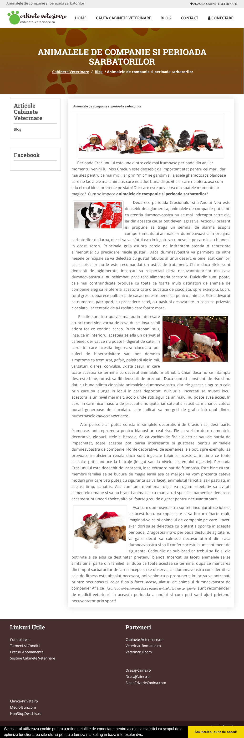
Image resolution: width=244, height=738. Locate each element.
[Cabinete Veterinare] (37, 17)
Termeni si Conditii (25, 645)
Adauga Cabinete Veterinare (215, 4)
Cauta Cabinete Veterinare (123, 18)
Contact (189, 18)
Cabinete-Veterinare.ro (144, 639)
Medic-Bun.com (23, 707)
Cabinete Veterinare (70, 71)
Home (80, 18)
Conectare (221, 18)
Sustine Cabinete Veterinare (32, 658)
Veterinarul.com (139, 651)
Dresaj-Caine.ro (138, 670)
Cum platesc (20, 639)
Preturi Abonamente (26, 651)
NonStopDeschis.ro (25, 713)
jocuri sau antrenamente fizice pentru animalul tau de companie (151, 588)
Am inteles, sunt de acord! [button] (215, 732)
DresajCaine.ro (138, 676)
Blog (166, 18)
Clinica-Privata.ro (24, 701)
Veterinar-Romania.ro (143, 645)
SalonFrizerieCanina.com (146, 682)
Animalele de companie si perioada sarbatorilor (107, 106)
